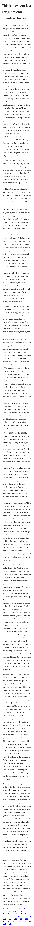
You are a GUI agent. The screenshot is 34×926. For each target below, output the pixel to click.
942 (20, 921)
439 (13, 908)
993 (26, 914)
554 (30, 921)
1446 (21, 914)
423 (4, 921)
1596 (9, 914)
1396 (19, 916)
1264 (14, 911)
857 (10, 924)
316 (26, 911)
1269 (15, 919)
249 (24, 908)
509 (14, 916)
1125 (14, 921)
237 (25, 916)
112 (4, 916)
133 (9, 921)
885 (9, 911)
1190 (20, 911)
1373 (26, 919)
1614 (15, 914)
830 (25, 921)
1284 (4, 919)
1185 (21, 919)
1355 (4, 924)
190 (4, 911)
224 (10, 919)
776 (30, 916)
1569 (8, 908)
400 (4, 914)
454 (19, 908)
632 (9, 916)
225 (29, 908)
